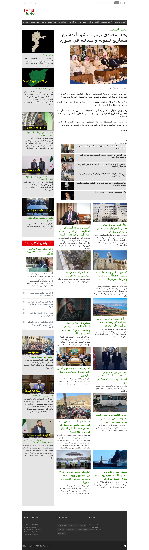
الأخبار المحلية (94, 22)
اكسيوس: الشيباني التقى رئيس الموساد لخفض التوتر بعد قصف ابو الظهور (101, 166)
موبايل (24, 3)
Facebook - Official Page (31, 525)
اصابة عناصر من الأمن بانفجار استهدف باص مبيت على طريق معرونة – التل (110, 418)
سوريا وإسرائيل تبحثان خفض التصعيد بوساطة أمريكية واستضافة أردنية (103, 156)
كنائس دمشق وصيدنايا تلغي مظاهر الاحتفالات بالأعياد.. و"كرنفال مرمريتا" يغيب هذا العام (111, 277)
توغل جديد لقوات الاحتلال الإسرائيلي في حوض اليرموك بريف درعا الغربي (102, 175)
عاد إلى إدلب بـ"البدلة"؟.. (42, 396)
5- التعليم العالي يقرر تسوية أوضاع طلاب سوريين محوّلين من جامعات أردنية (40, 324)
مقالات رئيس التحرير (49, 22)
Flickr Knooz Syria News (31, 534)
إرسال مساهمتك (95, 525)
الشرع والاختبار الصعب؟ (43, 88)
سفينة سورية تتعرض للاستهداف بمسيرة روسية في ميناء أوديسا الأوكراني (110, 475)
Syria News (31, 546)
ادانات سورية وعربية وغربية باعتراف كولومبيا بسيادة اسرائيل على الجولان (111, 322)
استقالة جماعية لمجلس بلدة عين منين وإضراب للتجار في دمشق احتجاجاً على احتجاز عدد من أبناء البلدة (74, 426)
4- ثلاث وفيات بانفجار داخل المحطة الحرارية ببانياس (40, 314)
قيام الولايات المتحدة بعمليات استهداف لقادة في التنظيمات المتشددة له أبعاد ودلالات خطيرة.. (39, 226)
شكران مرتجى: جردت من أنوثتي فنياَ (110, 192)
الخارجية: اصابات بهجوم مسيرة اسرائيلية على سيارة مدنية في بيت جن (111, 228)
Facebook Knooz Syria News (32, 529)
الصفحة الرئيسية (120, 22)
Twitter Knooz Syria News (31, 532)
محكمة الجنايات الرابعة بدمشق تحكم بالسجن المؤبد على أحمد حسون (102, 147)
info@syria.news (96, 529)
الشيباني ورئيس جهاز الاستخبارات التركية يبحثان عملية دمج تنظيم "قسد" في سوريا (112, 377)
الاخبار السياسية (106, 22)
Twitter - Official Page (30, 527)
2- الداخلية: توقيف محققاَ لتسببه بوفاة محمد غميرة (41, 294)
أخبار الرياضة (62, 22)
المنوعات (83, 22)
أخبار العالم (73, 22)
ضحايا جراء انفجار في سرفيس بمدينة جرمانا (78, 273)
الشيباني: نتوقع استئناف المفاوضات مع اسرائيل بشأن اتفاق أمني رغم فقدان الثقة (74, 231)
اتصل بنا (25, 22)
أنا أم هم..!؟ (48, 55)
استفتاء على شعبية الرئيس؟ (41, 357)
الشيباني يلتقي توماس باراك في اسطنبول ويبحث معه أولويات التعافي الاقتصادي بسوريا (75, 477)
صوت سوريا (35, 22)
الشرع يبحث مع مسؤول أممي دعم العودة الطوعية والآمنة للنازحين (74, 372)
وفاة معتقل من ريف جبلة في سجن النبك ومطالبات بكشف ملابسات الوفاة (101, 184)
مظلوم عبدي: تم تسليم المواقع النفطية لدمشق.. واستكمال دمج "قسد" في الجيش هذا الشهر (76, 328)
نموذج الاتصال (94, 527)
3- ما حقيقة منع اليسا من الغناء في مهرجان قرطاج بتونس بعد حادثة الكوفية (40, 304)
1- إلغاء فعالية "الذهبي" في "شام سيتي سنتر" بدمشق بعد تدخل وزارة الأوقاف (40, 251)
